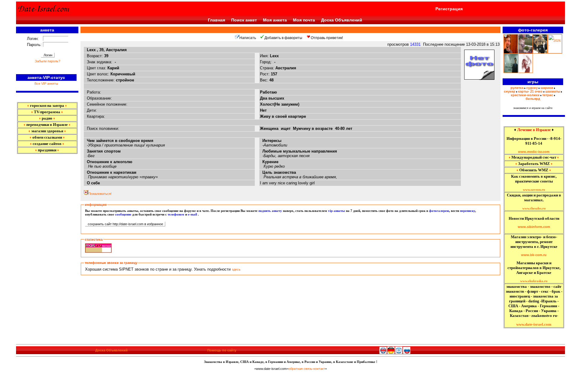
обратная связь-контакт (306, 368)
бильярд (533, 98)
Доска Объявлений (341, 20)
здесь (236, 269)
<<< (85, 30)
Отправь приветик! (327, 38)
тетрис (547, 95)
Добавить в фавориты (283, 38)
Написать (247, 38)
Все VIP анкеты (46, 83)
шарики (546, 88)
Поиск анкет (244, 20)
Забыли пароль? (47, 61)
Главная (216, 20)
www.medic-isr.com (534, 151)
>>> (495, 30)
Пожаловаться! (100, 194)
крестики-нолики (525, 95)
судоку (532, 88)
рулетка (517, 88)
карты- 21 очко (530, 91)
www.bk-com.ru (534, 255)
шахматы (552, 91)
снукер (509, 91)
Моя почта (304, 20)
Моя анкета (275, 20)
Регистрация (449, 8)
